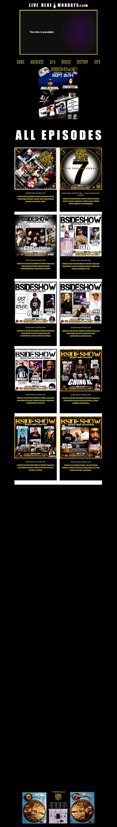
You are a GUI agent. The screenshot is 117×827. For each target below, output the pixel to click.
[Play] (62, 821)
